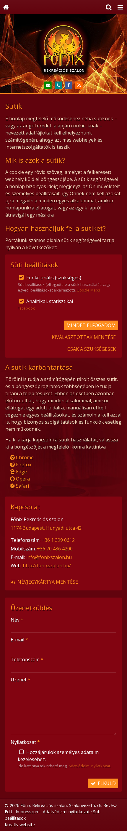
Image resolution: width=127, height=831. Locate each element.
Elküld (106, 783)
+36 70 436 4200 (55, 548)
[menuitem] (6, 7)
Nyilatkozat (25, 742)
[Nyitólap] (6, 7)
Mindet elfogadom (91, 325)
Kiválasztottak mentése (84, 337)
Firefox (23, 464)
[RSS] (79, 85)
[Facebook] (68, 85)
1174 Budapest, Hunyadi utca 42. (46, 528)
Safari (22, 486)
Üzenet (20, 679)
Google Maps (88, 290)
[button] (120, 7)
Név (17, 620)
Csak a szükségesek (91, 349)
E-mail (19, 639)
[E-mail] (48, 85)
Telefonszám (27, 659)
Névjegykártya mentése (47, 582)
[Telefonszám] (58, 85)
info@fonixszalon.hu (49, 557)
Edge (21, 471)
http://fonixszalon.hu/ (47, 565)
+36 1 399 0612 (58, 540)
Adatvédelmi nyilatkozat (89, 765)
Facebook (26, 308)
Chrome (24, 457)
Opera (22, 478)
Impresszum (28, 811)
